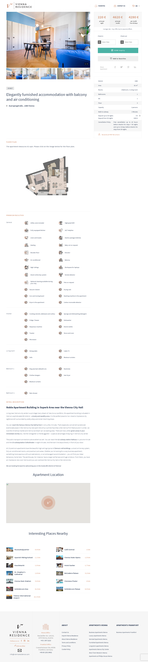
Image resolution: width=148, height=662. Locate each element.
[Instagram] (24, 641)
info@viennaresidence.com (19, 654)
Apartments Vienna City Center (99, 649)
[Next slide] (88, 74)
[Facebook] (21, 641)
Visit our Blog (20, 646)
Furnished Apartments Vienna (98, 642)
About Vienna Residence (69, 639)
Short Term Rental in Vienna (98, 653)
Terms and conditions (69, 642)
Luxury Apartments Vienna (97, 636)
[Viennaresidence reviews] (43, 6)
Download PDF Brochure (110, 135)
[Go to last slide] (9, 74)
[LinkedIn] (27, 641)
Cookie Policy (66, 649)
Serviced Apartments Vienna (98, 639)
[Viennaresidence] (20, 636)
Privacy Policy (66, 646)
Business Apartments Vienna (98, 632)
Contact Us (65, 632)
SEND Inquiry (119, 50)
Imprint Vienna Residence (70, 636)
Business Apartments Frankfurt (126, 632)
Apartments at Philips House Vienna (100, 656)
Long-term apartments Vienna (98, 646)
